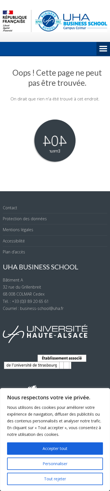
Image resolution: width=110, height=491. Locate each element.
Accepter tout (55, 448)
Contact (10, 207)
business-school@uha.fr (41, 308)
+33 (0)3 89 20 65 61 (30, 301)
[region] (55, 439)
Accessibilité (14, 241)
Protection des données (25, 218)
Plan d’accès (14, 251)
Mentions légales (18, 229)
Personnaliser (55, 463)
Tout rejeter (55, 478)
